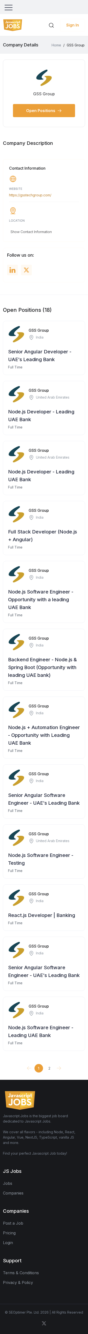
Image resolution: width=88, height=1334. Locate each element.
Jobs (7, 1183)
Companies (13, 1193)
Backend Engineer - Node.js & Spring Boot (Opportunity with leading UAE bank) (42, 667)
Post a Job (13, 1223)
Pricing (9, 1232)
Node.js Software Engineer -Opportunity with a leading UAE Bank (40, 599)
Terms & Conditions (21, 1272)
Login (8, 1242)
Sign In (72, 25)
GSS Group (39, 330)
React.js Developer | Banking (41, 915)
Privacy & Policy (18, 1282)
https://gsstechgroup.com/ (30, 195)
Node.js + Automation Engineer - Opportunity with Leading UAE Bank (44, 735)
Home (56, 45)
